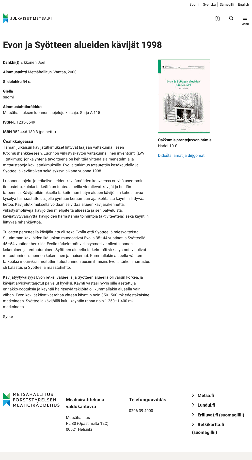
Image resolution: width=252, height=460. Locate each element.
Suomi (194, 4)
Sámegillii (227, 4)
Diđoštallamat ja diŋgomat (181, 156)
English (243, 4)
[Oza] (231, 18)
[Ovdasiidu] (217, 18)
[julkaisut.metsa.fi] (31, 399)
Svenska (209, 4)
